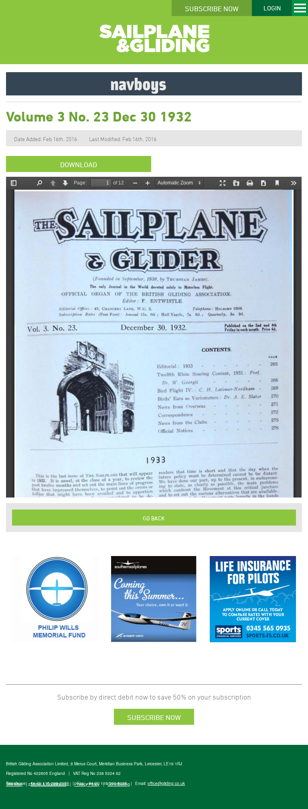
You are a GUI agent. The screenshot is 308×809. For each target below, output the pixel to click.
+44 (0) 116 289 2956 (48, 783)
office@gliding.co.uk (166, 783)
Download (78, 164)
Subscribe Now (212, 8)
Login (272, 8)
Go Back (154, 518)
